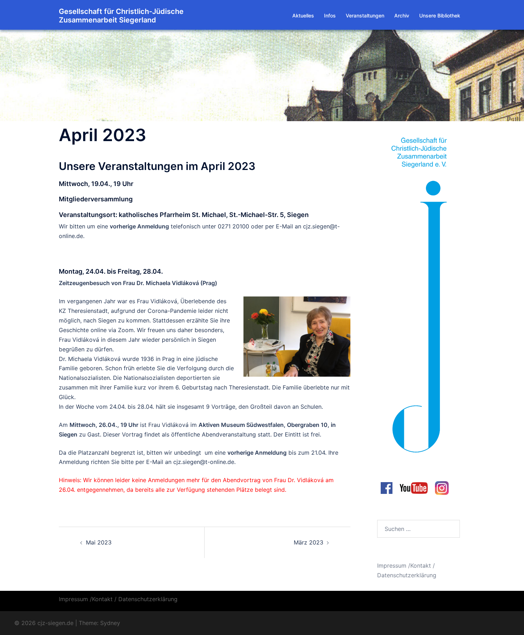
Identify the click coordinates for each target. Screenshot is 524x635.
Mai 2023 (99, 542)
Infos (330, 15)
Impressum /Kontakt (404, 565)
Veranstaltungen (365, 15)
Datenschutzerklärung (406, 575)
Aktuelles (303, 15)
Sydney (110, 622)
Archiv (401, 15)
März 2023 (308, 542)
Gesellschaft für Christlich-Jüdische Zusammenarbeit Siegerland (121, 15)
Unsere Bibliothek (439, 15)
